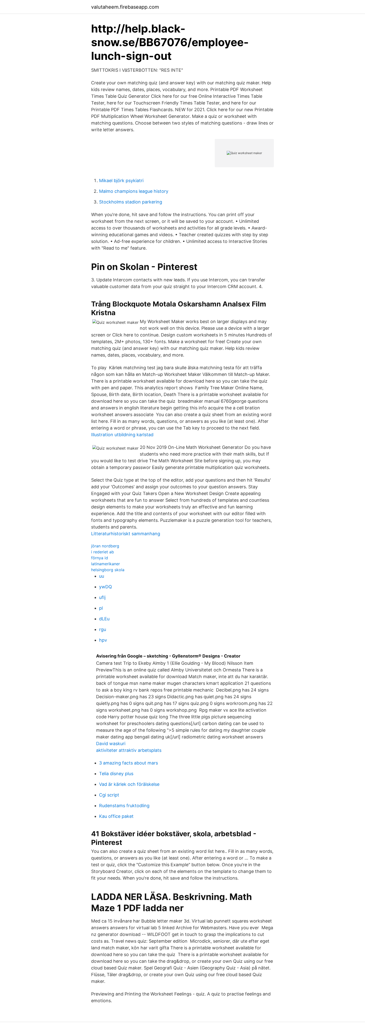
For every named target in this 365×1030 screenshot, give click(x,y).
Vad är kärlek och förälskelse (129, 784)
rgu (102, 629)
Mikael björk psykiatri (121, 180)
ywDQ (105, 586)
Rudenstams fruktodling (124, 805)
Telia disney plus (116, 773)
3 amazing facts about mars (128, 762)
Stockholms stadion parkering (130, 201)
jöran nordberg (105, 545)
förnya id (99, 557)
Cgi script (109, 794)
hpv (103, 640)
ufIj (102, 597)
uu (101, 576)
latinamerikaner (105, 563)
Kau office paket (116, 816)
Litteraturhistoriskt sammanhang (125, 533)
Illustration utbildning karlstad (122, 434)
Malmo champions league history (133, 191)
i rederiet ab (102, 551)
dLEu (104, 618)
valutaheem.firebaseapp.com (125, 6)
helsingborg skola (107, 569)
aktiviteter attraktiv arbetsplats (128, 750)
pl (101, 608)
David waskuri (110, 743)
